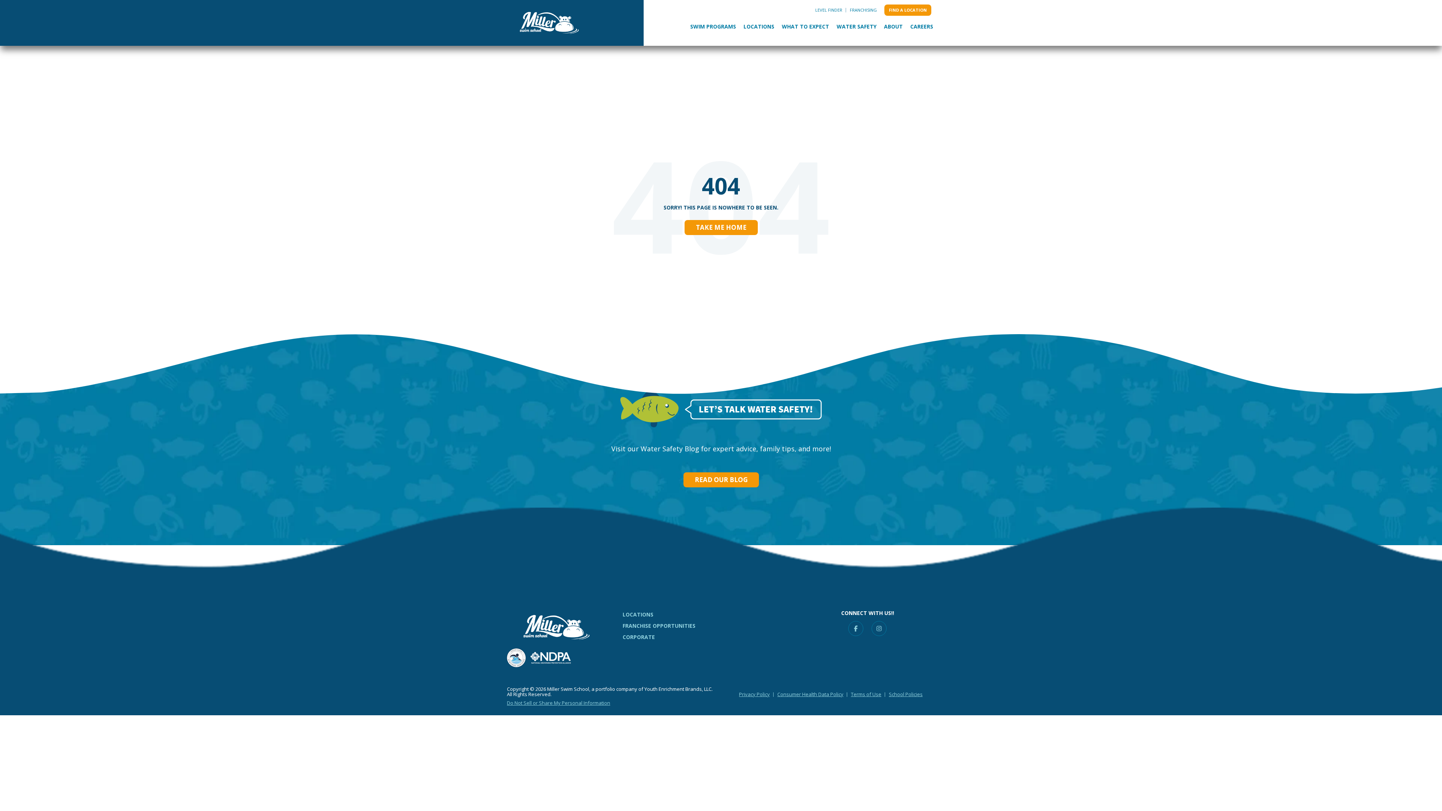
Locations (759, 26)
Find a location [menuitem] (908, 10)
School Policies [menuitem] (906, 694)
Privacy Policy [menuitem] (754, 694)
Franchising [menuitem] (863, 10)
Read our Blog (721, 479)
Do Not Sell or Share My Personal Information (558, 702)
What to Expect (805, 26)
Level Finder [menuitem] (828, 10)
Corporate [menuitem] (639, 637)
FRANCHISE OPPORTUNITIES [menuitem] (659, 625)
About (893, 26)
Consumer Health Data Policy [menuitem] (810, 694)
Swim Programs (713, 26)
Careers (921, 26)
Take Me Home (721, 227)
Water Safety (856, 26)
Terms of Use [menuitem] (866, 694)
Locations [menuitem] (638, 614)
